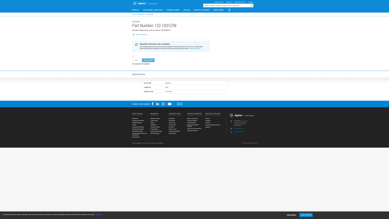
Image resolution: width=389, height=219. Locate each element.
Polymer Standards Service (212, 125)
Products (135, 10)
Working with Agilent (138, 129)
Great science (136, 137)
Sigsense (207, 127)
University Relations (137, 131)
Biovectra (208, 120)
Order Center (218, 10)
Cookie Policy (99, 214)
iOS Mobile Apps (154, 133)
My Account (172, 122)
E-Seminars (153, 125)
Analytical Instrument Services (193, 125)
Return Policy (172, 133)
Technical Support (192, 120)
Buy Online (172, 118)
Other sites (245, 120)
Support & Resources (202, 10)
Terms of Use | (146, 143)
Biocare (207, 118)
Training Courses (155, 127)
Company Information (138, 120)
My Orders (171, 127)
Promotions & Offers (174, 131)
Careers (134, 125)
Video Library (154, 120)
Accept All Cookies (306, 215)
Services (186, 10)
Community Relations (138, 127)
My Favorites (172, 125)
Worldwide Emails (239, 128)
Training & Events (173, 10)
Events (152, 122)
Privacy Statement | (137, 143)
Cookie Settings (291, 215)
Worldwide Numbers (239, 131)
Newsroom (135, 118)
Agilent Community (192, 118)
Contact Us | (153, 143)
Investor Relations (137, 122)
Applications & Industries (153, 10)
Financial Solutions (192, 130)
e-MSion (207, 122)
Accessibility (160, 143)
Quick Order (172, 120)
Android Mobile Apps (156, 131)
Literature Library (155, 118)
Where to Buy (172, 129)
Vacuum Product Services (194, 128)
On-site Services (191, 122)
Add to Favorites (141, 34)
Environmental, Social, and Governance (139, 134)
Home (133, 14)
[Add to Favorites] (133, 34)
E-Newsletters (154, 129)
